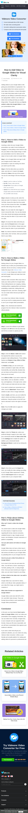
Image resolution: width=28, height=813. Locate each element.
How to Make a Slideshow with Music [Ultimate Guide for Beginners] (13, 508)
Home (2, 5)
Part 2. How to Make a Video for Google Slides (15, 127)
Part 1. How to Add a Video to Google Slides (14, 125)
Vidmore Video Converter (14, 19)
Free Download (15, 34)
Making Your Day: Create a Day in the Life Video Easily (14, 720)
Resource (7, 5)
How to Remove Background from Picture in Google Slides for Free (14, 504)
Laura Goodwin (6, 78)
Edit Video (13, 5)
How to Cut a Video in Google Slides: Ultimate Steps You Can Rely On (14, 672)
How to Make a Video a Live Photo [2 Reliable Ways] (14, 696)
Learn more (14, 811)
